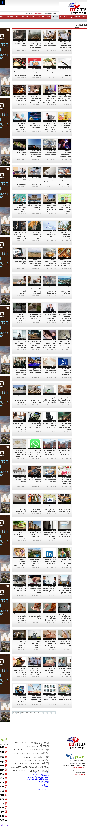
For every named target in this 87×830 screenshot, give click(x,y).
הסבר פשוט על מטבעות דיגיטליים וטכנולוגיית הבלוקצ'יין (20, 700)
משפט (27, 749)
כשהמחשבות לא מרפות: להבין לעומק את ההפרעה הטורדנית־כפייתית (19, 291)
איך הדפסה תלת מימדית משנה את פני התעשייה (20, 589)
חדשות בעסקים (35, 749)
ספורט (46, 741)
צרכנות (55, 17)
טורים (48, 17)
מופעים (47, 758)
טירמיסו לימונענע (64, 696)
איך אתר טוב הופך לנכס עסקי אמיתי (20, 262)
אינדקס (41, 767)
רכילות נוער (36, 760)
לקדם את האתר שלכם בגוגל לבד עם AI (50, 71)
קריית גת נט (45, 785)
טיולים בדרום (45, 782)
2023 (42, 712)
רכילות (40, 746)
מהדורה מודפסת (28, 17)
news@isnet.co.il (78, 767)
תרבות (62, 17)
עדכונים (46, 743)
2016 (14, 712)
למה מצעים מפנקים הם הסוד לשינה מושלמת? (50, 180)
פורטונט (37, 766)
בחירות (21, 749)
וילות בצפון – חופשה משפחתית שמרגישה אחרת (35, 371)
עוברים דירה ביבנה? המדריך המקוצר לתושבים (50, 44)
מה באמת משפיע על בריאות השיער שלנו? (35, 616)
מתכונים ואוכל (45, 771)
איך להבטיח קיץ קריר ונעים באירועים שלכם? (50, 698)
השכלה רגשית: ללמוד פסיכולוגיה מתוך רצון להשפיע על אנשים (35, 291)
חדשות (77, 17)
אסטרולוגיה (28, 763)
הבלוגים (44, 770)
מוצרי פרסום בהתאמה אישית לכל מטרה (50, 670)
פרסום (47, 788)
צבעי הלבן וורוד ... (21, 100)
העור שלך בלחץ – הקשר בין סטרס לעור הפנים (64, 643)
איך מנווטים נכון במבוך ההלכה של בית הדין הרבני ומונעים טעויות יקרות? (20, 236)
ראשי (84, 17)
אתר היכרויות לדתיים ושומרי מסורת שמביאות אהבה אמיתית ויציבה (65, 427)
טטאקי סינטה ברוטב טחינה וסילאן (21, 153)
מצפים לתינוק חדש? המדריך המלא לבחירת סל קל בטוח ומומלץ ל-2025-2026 (64, 400)
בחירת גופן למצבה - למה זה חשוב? (20, 44)
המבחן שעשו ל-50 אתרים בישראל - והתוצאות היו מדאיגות (66, 373)
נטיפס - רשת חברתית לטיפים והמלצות (38, 777)
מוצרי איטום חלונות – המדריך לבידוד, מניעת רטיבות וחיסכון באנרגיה (50, 209)
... (55, 47)
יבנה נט (84, 27)
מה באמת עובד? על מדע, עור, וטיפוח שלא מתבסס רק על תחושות (20, 618)
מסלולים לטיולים (44, 781)
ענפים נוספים (24, 742)
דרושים (10, 17)
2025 (49, 712)
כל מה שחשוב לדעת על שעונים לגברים (35, 480)
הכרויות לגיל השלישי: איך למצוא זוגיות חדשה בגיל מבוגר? (66, 482)
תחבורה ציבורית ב (33, 771)
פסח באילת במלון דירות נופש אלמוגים (34, 207)
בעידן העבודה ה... (51, 427)
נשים (23, 769)
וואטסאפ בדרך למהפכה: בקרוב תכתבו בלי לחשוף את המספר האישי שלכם (34, 454)
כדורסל (41, 742)
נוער (47, 759)
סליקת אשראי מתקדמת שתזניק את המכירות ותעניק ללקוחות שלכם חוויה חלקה (34, 182)
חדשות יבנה (45, 748)
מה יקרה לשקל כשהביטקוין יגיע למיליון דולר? (35, 125)
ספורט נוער (33, 742)
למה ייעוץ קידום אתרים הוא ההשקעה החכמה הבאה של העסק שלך (50, 509)
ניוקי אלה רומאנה (65, 96)
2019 (26, 712)
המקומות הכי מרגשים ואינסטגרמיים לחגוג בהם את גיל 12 (65, 155)
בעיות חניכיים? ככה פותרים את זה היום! (50, 480)
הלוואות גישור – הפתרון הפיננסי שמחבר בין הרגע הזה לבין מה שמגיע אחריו (65, 209)
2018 (22, 712)
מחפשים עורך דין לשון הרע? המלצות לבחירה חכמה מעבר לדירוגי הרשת (50, 318)
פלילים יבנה (45, 749)
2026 (53, 712)
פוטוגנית (46, 746)
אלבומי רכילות (45, 753)
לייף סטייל (17, 770)
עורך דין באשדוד (44, 776)
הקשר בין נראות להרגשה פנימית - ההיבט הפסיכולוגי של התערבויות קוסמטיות (49, 645)
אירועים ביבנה (31, 769)
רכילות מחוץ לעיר (31, 746)
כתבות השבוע (45, 763)
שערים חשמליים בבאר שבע (41, 774)
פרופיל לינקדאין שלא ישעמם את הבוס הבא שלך (50, 561)
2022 (38, 712)
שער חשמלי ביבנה (43, 789)
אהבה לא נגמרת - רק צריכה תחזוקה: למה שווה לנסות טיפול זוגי (64, 672)
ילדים (34, 758)
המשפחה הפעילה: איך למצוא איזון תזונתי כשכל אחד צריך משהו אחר (20, 563)
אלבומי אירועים (34, 753)
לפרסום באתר (28, 13)
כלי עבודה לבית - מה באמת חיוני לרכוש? (20, 480)
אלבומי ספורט (38, 743)
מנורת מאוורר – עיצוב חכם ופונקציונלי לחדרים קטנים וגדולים (20, 509)
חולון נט (46, 786)
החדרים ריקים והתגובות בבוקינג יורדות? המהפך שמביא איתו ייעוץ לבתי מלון (35, 100)
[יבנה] (73, 14)
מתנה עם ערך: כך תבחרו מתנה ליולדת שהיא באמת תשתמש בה (64, 318)
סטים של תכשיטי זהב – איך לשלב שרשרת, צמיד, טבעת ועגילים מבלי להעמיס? (20, 454)
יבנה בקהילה (45, 766)
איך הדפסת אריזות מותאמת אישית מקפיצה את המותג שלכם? (20, 318)
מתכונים (36, 763)
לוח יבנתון (24, 770)
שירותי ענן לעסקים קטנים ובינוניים (50, 234)
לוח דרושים (33, 767)
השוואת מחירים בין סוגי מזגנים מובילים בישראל (65, 534)
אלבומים (46, 752)
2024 (45, 712)
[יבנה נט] (72, 749)
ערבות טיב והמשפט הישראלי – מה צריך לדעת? (49, 589)
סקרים (16, 742)
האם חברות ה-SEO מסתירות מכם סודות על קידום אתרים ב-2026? (21, 182)
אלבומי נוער (45, 760)
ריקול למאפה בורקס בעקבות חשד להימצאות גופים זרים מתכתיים (35, 73)
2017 (18, 712)
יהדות (47, 767)
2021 (34, 712)
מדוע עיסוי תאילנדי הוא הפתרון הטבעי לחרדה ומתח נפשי (21, 645)
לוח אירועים (27, 758)
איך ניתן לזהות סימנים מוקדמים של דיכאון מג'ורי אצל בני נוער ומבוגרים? (20, 345)
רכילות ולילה (44, 745)
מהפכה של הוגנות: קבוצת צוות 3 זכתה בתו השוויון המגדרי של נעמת (49, 100)
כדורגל (47, 742)
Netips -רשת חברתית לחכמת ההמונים (38, 780)
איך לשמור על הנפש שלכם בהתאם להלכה (50, 153)
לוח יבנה (40, 17)
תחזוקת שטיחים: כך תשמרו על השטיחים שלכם (50, 371)
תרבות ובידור (44, 756)
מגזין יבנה (45, 762)
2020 (30, 712)
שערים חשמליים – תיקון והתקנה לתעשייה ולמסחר (65, 452)
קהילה (69, 17)
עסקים (17, 17)
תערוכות (40, 758)
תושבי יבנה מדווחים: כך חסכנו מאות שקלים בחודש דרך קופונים (36, 509)
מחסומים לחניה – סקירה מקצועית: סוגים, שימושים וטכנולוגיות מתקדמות (20, 400)
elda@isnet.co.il (79, 775)
